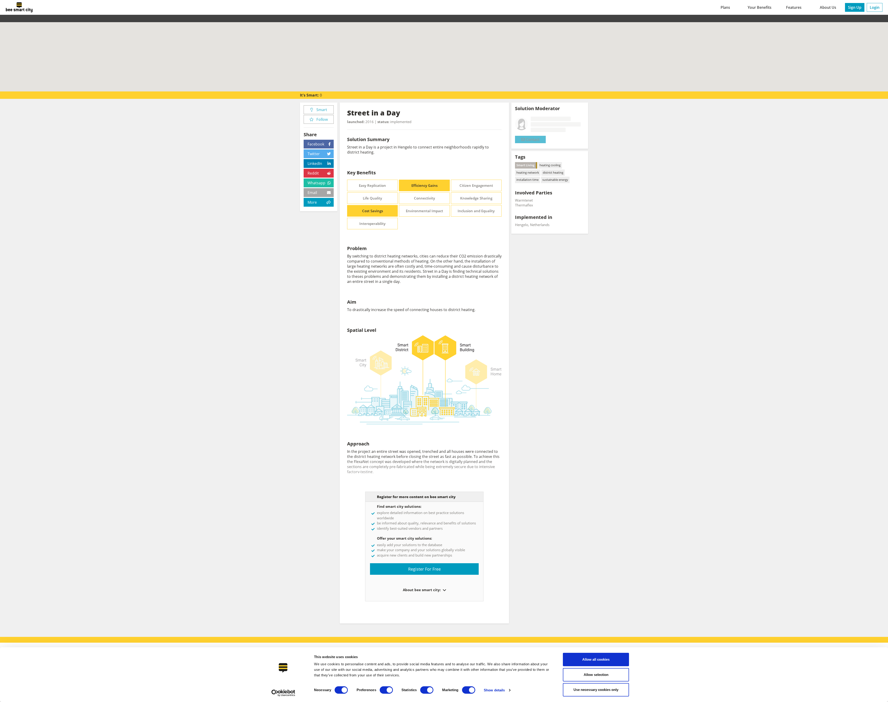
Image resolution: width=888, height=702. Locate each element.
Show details (494, 690)
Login (874, 7)
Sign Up (854, 7)
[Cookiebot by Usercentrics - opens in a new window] (283, 693)
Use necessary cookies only (596, 690)
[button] (444, 590)
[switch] (386, 690)
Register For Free (424, 569)
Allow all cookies (596, 659)
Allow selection (596, 675)
